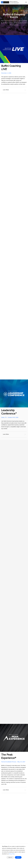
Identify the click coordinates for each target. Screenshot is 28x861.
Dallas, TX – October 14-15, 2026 (9, 417)
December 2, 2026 (6, 73)
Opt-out (10, 857)
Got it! (18, 857)
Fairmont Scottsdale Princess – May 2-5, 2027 (13, 761)
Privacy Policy (12, 853)
